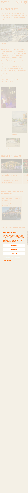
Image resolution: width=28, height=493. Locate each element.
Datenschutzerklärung (8, 257)
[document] (14, 246)
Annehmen (14, 245)
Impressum (17, 257)
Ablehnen (14, 249)
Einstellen (14, 253)
